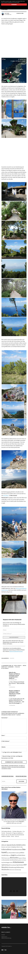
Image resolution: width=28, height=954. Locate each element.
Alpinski (9, 845)
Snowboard (13, 865)
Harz (8, 852)
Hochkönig (18, 852)
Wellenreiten (20, 867)
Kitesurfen (14, 857)
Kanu (20, 855)
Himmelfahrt (12, 852)
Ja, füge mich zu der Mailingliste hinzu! (12, 752)
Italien (9, 855)
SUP (25, 865)
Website (3, 747)
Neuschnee (15, 860)
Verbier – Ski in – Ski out (13, 836)
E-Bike (21, 847)
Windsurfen (5, 869)
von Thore (7, 13)
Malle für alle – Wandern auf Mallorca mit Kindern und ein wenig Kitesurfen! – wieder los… (14, 675)
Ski (10, 865)
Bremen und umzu (5, 847)
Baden (14, 845)
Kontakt (3, 935)
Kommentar (4, 718)
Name (3, 735)
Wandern (12, 658)
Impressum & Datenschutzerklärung (6, 937)
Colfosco (18, 847)
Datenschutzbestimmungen (16, 651)
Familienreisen (17, 849)
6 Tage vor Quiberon (17, 833)
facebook (4, 950)
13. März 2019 (12, 696)
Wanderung (12, 867)
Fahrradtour (6, 849)
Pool (23, 860)
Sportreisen (19, 865)
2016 (2, 845)
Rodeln (11, 862)
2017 (5, 845)
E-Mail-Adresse (5, 741)
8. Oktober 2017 (8, 14)
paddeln (20, 860)
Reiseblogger (6, 862)
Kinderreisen (7, 858)
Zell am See (12, 869)
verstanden (14, 4)
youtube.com (2, 950)
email (6, 950)
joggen (13, 855)
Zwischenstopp (18, 869)
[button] (11, 891)
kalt (17, 855)
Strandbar (6, 495)
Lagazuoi (20, 858)
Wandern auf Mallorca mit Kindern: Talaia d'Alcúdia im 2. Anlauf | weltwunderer (14, 693)
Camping (13, 847)
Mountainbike (6, 860)
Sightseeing (5, 865)
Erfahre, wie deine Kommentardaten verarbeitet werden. (13, 767)
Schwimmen (18, 862)
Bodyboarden (21, 845)
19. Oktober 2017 (13, 680)
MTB (11, 860)
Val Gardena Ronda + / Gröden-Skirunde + (11, 831)
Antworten (12, 687)
